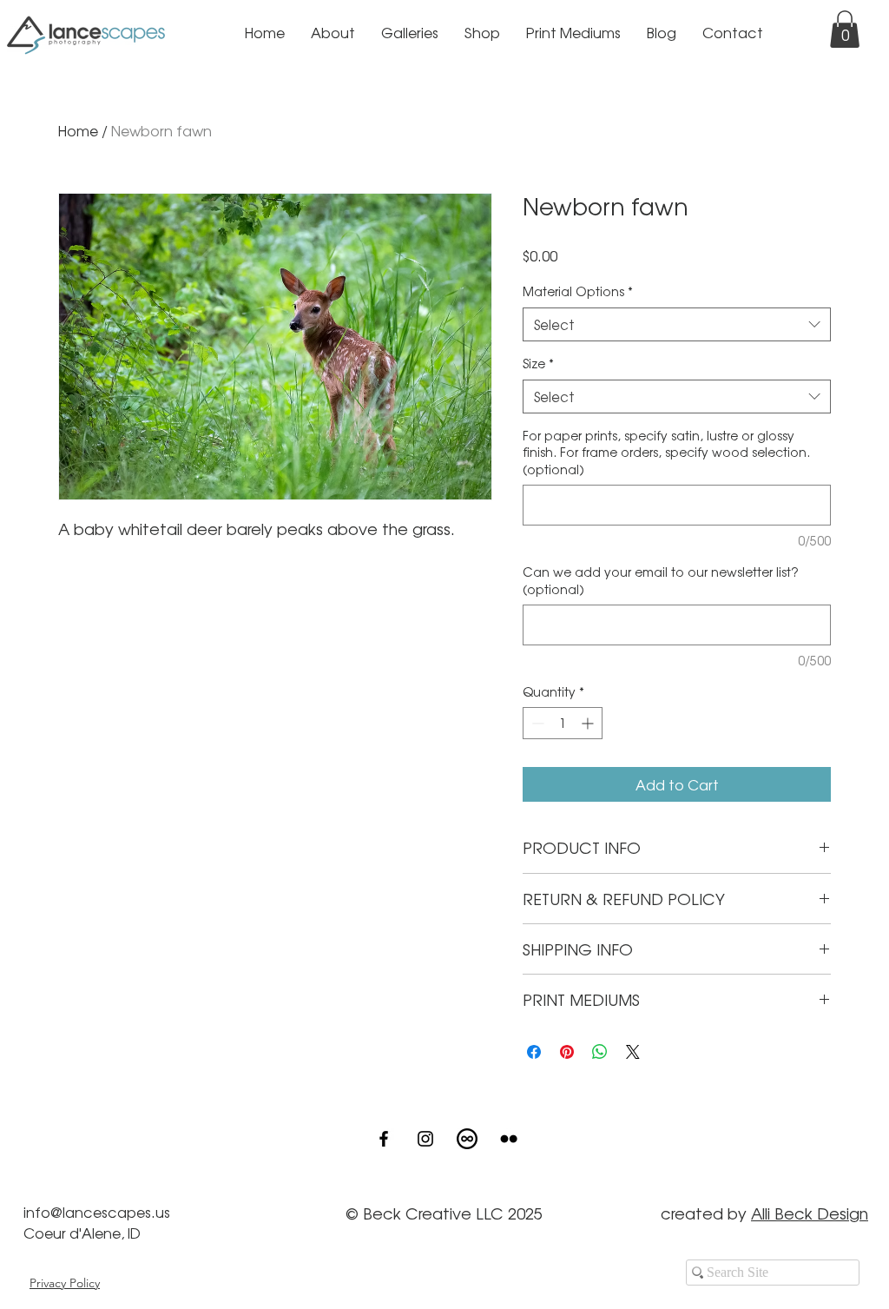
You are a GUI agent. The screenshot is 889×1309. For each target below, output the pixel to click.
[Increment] (589, 723)
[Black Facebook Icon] (383, 1138)
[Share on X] (632, 1051)
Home (78, 130)
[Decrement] (536, 723)
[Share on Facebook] (534, 1051)
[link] (844, 29)
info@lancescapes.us (96, 1211)
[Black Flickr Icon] (508, 1138)
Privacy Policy (65, 1283)
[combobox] (677, 324)
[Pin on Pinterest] (566, 1051)
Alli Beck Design (809, 1212)
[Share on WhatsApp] (599, 1051)
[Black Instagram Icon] (425, 1138)
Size (538, 363)
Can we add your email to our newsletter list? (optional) (661, 581)
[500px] (467, 1138)
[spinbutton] (562, 723)
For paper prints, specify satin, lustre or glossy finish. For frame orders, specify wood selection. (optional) (666, 452)
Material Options (578, 291)
